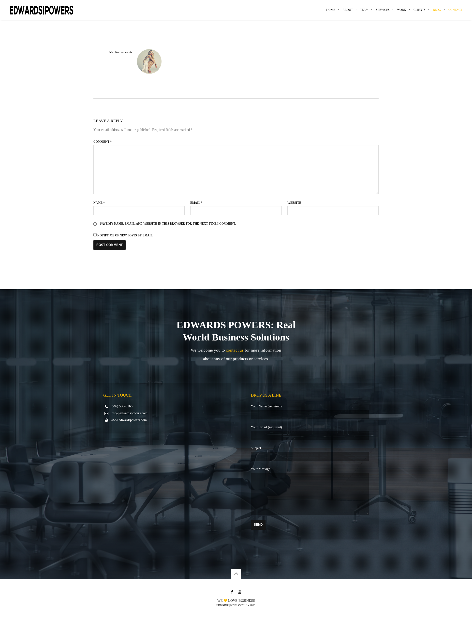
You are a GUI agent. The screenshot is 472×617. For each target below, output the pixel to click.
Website (294, 202)
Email (196, 202)
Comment (102, 141)
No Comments (123, 52)
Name (99, 202)
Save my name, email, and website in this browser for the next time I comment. (168, 223)
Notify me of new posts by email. (125, 235)
